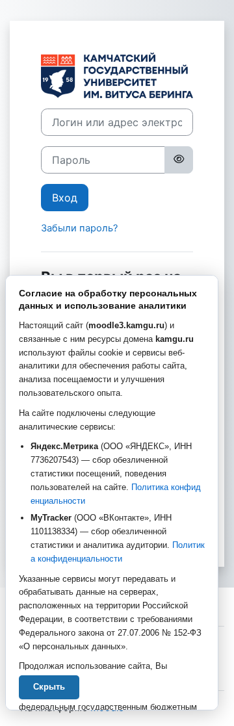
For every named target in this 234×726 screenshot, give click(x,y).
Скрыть (49, 687)
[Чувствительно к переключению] (178, 160)
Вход (64, 197)
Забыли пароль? (79, 228)
